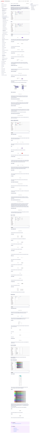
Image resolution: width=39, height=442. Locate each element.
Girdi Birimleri (15, 431)
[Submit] (30, 1)
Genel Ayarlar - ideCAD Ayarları (15, 3)
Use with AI (28, 3)
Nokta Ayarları (3, 41)
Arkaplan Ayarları (3, 38)
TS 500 (2, 67)
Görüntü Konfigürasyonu (4, 13)
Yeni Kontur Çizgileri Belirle (4, 52)
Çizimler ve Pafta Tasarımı (4, 72)
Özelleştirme (3, 7)
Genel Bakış (3, 3)
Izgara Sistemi (3, 46)
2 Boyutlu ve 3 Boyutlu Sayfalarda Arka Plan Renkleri (5, 39)
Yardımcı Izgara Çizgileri (4, 47)
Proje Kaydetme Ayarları (4, 42)
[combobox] (34, 1)
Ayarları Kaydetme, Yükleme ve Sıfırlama (4, 59)
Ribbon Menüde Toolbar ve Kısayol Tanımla (4, 10)
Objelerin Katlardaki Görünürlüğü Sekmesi (4, 18)
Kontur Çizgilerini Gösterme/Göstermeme (4, 55)
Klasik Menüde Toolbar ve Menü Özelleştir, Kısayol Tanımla (4, 8)
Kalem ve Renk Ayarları (33, 9)
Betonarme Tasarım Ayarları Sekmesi (4, 30)
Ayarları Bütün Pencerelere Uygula (5, 34)
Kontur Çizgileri (3, 51)
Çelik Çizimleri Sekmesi (4, 33)
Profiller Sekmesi (4, 26)
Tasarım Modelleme (3, 62)
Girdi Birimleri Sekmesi (4, 21)
